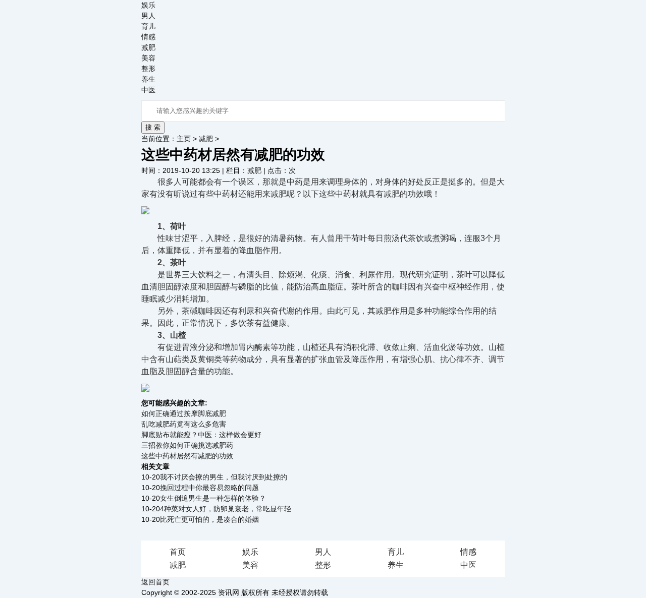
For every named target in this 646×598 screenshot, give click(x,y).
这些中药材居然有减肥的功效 (187, 456)
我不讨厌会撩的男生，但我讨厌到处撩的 (223, 477)
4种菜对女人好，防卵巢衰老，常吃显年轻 (225, 509)
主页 (184, 139)
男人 (148, 16)
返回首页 (155, 582)
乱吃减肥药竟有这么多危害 (183, 424)
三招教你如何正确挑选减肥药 (187, 445)
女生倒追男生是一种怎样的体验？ (213, 498)
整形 (148, 69)
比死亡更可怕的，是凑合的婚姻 (209, 519)
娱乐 (148, 5)
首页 (178, 552)
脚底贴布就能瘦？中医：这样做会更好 (201, 435)
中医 (148, 90)
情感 (148, 37)
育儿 (148, 26)
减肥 (148, 47)
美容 (148, 58)
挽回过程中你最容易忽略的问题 (209, 488)
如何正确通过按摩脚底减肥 (183, 413)
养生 (148, 79)
